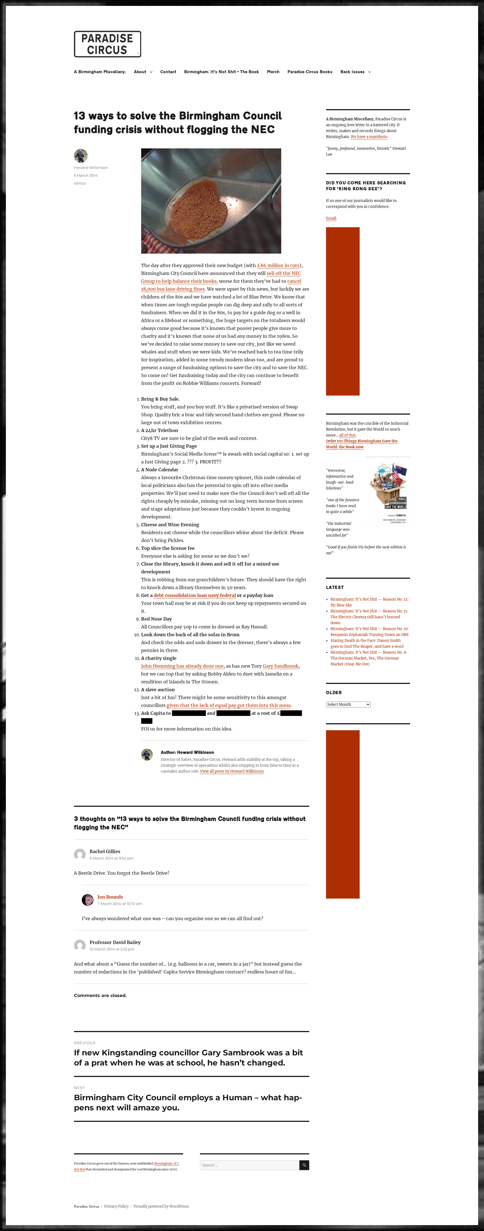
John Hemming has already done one (182, 666)
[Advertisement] (343, 312)
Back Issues (352, 72)
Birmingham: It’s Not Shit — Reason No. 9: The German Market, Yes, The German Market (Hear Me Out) (369, 658)
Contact (168, 72)
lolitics (80, 183)
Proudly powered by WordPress (161, 1206)
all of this (347, 435)
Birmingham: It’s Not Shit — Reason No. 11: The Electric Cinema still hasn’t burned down (369, 617)
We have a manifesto (369, 136)
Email (331, 218)
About (140, 72)
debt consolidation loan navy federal (195, 595)
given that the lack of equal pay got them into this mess (229, 705)
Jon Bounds (110, 897)
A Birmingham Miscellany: (100, 72)
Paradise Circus (86, 1206)
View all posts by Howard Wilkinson (232, 771)
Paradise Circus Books (309, 72)
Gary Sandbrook (281, 666)
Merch (273, 72)
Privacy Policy (116, 1206)
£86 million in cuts (278, 265)
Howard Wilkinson (91, 167)
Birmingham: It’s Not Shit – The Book (221, 72)
